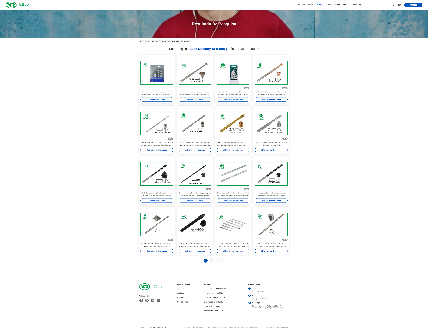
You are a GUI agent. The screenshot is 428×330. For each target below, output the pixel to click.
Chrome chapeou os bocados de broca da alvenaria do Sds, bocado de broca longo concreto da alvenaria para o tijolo (157, 94)
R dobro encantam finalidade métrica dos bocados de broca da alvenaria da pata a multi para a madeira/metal (195, 94)
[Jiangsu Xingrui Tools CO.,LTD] (18, 5)
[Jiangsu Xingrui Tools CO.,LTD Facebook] (141, 300)
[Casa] (151, 289)
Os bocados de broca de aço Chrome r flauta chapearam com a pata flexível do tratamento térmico (233, 195)
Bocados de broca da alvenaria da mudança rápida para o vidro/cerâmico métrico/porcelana (271, 145)
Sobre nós (311, 5)
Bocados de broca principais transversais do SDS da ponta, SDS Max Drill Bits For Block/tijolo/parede (156, 246)
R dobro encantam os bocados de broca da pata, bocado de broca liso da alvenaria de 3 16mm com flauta (233, 145)
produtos (320, 5)
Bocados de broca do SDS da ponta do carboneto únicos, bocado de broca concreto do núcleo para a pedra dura (271, 246)
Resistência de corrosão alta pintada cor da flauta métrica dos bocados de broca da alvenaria (157, 195)
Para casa (301, 5)
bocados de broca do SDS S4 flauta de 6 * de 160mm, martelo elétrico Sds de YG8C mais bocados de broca (233, 246)
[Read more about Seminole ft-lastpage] (222, 261)
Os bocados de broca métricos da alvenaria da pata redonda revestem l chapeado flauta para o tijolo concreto (271, 94)
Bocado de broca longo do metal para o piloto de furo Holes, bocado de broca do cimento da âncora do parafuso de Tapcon (195, 195)
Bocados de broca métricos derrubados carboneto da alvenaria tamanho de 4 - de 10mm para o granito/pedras (233, 94)
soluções (330, 5)
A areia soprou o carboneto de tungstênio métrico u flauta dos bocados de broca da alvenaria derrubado (195, 145)
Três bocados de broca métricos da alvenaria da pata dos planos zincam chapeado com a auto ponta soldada (157, 145)
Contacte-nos (355, 5)
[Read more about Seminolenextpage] (217, 261)
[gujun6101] (158, 300)
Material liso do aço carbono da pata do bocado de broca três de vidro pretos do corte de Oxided (195, 246)
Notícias (345, 5)
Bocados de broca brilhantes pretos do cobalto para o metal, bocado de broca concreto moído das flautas (271, 195)
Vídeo (337, 5)
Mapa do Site (161, 327)
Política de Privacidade (147, 327)
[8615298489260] (147, 300)
